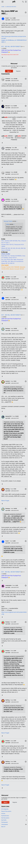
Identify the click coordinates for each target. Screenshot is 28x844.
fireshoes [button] (7, 276)
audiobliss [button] (7, 199)
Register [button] (18, 71)
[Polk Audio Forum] (14, 1)
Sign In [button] (9, 71)
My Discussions (5, 817)
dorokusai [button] (7, 78)
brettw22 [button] (7, 381)
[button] (26, 13)
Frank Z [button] (7, 18)
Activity (3, 813)
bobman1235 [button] (8, 416)
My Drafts (14, 820)
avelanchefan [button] (8, 585)
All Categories (4, 809)
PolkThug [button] (7, 488)
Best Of (3, 826)
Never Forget (5, 500)
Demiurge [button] (7, 328)
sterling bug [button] (8, 147)
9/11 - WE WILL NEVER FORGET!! (11, 46)
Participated (4, 822)
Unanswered (14, 824)
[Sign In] (25, 1)
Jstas (7, 224)
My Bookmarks (14, 815)
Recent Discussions (6, 811)
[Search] (23, 1)
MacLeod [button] (7, 105)
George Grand (8, 221)
